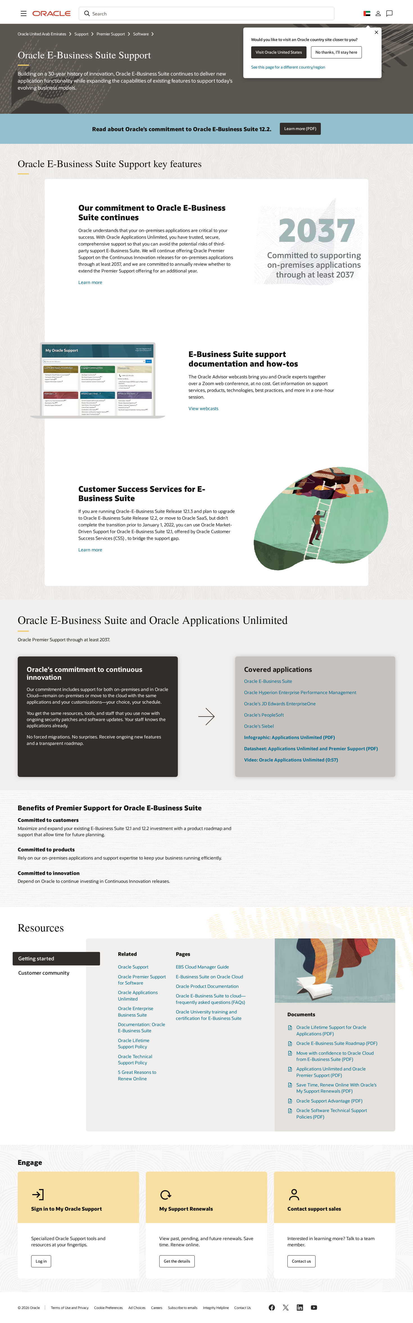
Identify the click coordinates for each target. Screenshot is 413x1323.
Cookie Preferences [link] (108, 1307)
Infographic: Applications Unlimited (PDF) (289, 737)
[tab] (56, 959)
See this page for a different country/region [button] (288, 67)
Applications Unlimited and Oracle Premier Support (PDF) (331, 1072)
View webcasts (203, 408)
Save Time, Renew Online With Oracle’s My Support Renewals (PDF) (336, 1088)
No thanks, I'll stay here (336, 52)
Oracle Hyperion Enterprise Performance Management (300, 692)
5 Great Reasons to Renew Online (137, 1075)
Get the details (177, 1261)
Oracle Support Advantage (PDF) (329, 1101)
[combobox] (206, 13)
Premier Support (111, 34)
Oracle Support (133, 967)
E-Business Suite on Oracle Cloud (209, 976)
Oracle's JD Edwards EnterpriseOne (280, 703)
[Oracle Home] (51, 13)
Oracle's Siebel (259, 726)
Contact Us (242, 1307)
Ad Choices (137, 1307)
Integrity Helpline (216, 1307)
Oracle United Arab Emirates (42, 34)
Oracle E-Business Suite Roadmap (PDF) (336, 1043)
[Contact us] (389, 13)
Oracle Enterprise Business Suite (135, 1011)
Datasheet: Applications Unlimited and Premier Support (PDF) (311, 748)
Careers (156, 1307)
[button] (23, 13)
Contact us (301, 1261)
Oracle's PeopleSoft (264, 715)
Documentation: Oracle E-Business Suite (141, 1027)
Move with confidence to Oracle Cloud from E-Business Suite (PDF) (335, 1056)
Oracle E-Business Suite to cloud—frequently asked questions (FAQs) (211, 999)
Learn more (90, 282)
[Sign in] (378, 13)
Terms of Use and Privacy (69, 1307)
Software (141, 34)
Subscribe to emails (183, 1307)
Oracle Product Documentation (207, 986)
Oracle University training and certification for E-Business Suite (209, 1015)
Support (81, 34)
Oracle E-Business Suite (268, 681)
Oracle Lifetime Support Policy (133, 1043)
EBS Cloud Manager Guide (202, 967)
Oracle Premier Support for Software (142, 980)
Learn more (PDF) (300, 128)
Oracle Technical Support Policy (135, 1059)
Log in (41, 1261)
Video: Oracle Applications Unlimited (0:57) (291, 760)
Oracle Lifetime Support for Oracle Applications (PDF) (331, 1030)
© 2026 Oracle (29, 1307)
